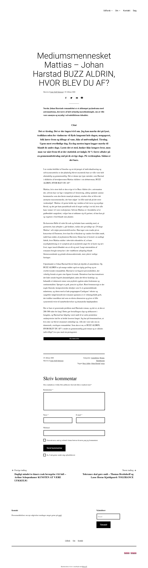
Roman (102, 358)
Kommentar (48, 389)
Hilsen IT (84, 566)
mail (60, 515)
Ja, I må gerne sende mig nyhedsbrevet (61, 455)
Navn (46, 415)
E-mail (79, 415)
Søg (134, 10)
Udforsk (107, 10)
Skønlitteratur (100, 361)
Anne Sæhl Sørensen (56, 92)
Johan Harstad (95, 363)
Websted (46, 427)
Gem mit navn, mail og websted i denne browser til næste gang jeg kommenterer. (72, 440)
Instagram (133, 553)
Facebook (126, 553)
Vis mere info (74, 339)
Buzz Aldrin (86, 363)
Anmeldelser (95, 358)
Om (116, 10)
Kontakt (126, 10)
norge (103, 363)
